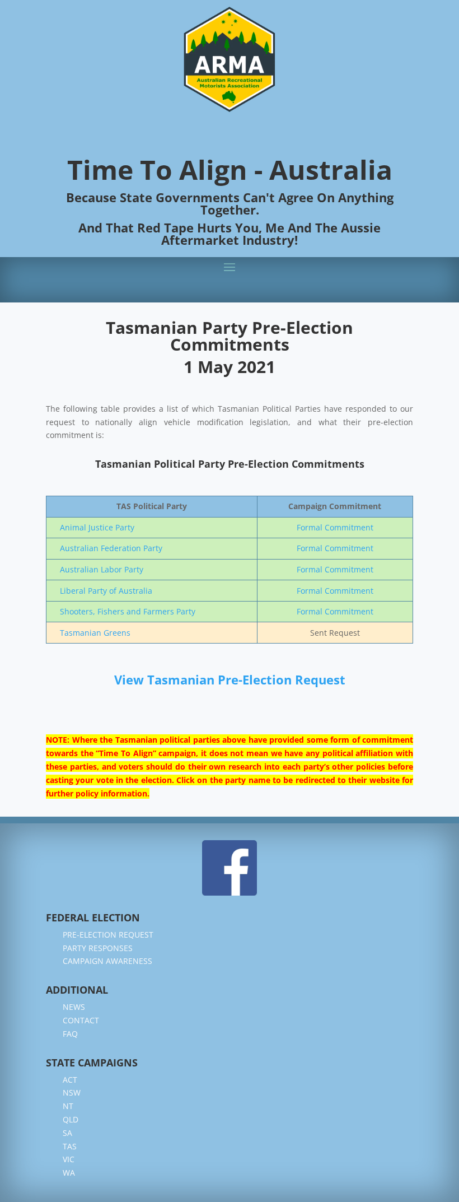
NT (68, 1106)
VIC (68, 1159)
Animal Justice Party (97, 527)
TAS (70, 1146)
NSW (72, 1092)
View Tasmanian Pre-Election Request (229, 679)
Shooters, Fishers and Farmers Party (127, 611)
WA (69, 1172)
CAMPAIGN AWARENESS (107, 961)
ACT (70, 1079)
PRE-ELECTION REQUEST (108, 934)
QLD (70, 1119)
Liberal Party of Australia (106, 590)
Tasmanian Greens (95, 632)
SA (67, 1133)
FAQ (70, 1033)
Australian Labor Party (101, 569)
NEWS (74, 1006)
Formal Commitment (335, 527)
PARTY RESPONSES (98, 948)
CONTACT (81, 1020)
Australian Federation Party (111, 548)
